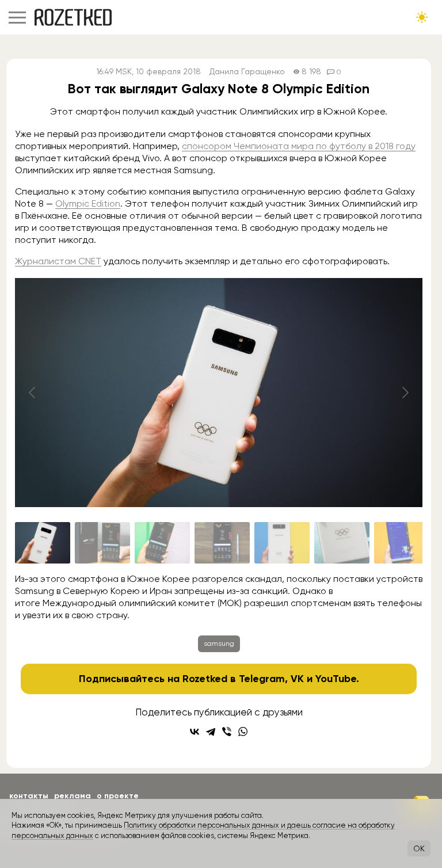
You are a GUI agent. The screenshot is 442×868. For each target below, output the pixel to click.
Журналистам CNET (58, 261)
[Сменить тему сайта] (421, 17)
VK (297, 678)
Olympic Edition (87, 203)
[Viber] (227, 731)
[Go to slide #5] (282, 543)
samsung (219, 643)
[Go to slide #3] (162, 543)
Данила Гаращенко (247, 71)
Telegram (262, 678)
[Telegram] (211, 731)
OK (419, 848)
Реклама (72, 796)
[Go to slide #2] (102, 543)
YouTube (335, 678)
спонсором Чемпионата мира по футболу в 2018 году (299, 145)
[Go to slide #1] (42, 543)
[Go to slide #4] (222, 543)
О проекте (118, 796)
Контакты (28, 796)
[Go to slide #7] (401, 543)
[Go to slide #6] (341, 543)
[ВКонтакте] (194, 731)
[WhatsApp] (243, 731)
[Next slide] (405, 392)
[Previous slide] (33, 392)
